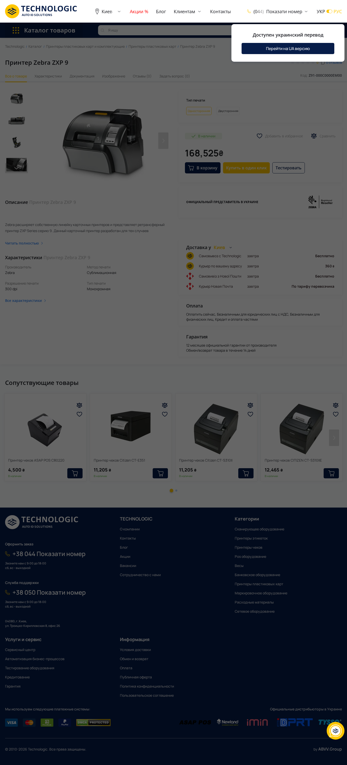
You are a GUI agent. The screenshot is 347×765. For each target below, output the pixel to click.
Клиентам (184, 11)
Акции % (139, 11)
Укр (321, 11)
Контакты (220, 11)
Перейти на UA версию (288, 48)
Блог (161, 11)
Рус (338, 11)
